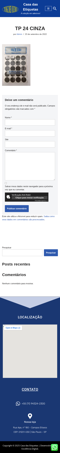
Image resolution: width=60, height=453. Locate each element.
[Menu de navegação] (48, 8)
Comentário (11, 150)
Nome (8, 117)
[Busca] (55, 8)
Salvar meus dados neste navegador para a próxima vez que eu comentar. (29, 188)
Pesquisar (6, 247)
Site (6, 139)
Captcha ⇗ (41, 200)
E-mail (8, 128)
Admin (19, 34)
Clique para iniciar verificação (29, 198)
